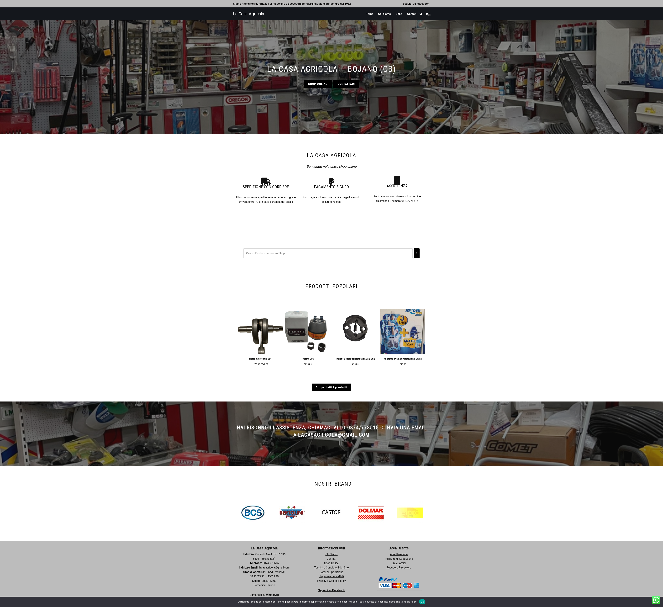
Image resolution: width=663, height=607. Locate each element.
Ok (422, 601)
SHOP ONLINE (318, 84)
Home (369, 14)
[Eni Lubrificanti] (410, 513)
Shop (399, 14)
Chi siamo (384, 14)
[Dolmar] (331, 513)
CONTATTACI (346, 84)
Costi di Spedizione (331, 572)
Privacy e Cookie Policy (331, 580)
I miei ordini (399, 563)
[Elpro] (371, 513)
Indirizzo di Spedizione (399, 558)
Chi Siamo (331, 554)
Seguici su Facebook (416, 3)
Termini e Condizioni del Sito (331, 567)
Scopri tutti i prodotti (331, 387)
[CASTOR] (292, 513)
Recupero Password (399, 567)
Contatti (412, 14)
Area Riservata (399, 554)
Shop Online (331, 563)
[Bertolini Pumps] (253, 513)
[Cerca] (421, 13)
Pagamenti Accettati (331, 576)
